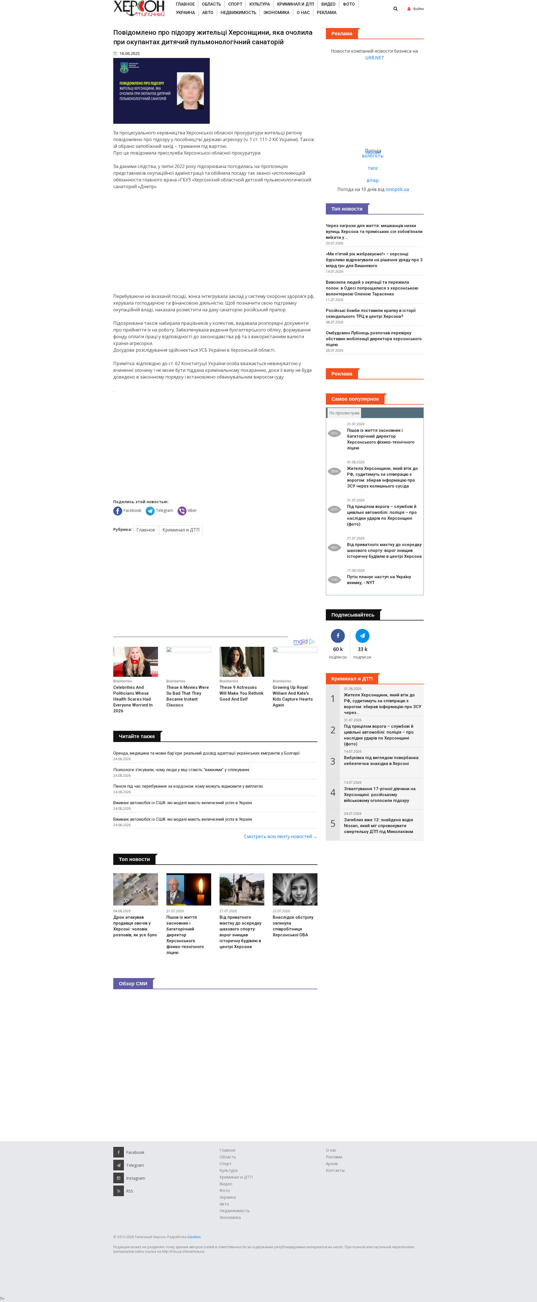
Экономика (276, 12)
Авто (207, 12)
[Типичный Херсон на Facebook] (338, 636)
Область (211, 4)
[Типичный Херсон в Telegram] (362, 636)
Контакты (335, 1170)
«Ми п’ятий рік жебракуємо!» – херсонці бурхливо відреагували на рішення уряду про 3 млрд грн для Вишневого (374, 259)
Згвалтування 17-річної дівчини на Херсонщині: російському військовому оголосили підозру (380, 794)
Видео (328, 4)
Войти (418, 8)
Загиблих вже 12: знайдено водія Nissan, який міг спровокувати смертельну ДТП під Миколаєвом (378, 825)
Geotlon (194, 1237)
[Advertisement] (215, 241)
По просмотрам (345, 413)
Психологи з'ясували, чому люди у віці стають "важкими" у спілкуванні (181, 769)
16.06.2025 (129, 53)
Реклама (326, 12)
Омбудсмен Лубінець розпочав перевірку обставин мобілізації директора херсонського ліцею (374, 338)
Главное (185, 4)
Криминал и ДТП (295, 4)
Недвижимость (238, 12)
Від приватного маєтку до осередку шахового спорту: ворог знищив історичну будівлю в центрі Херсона (384, 550)
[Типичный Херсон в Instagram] (118, 1178)
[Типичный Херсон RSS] (118, 1191)
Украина (185, 12)
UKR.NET (374, 58)
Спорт (235, 4)
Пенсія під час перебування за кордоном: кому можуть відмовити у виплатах (188, 786)
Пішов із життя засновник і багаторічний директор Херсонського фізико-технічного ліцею (185, 935)
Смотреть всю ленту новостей (280, 836)
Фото (349, 4)
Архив (332, 1163)
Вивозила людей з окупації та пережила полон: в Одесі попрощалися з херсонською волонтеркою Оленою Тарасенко (372, 288)
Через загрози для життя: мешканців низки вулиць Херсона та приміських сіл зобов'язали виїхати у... (374, 231)
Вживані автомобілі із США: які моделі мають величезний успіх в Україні (182, 802)
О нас (303, 12)
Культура (259, 4)
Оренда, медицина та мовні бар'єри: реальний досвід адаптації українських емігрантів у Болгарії (206, 753)
